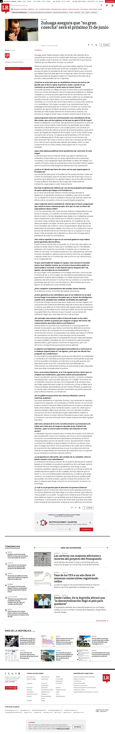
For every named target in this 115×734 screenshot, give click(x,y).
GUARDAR (106, 45)
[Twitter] (92, 45)
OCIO (36, 9)
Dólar (87, 12)
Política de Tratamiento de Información (84, 687)
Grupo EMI (94, 12)
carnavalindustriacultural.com (13, 712)
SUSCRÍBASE (110, 1)
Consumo (29, 683)
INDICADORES (93, 9)
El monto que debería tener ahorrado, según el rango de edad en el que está (18, 577)
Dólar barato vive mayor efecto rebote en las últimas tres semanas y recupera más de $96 (18, 614)
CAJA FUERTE (84, 9)
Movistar (77, 12)
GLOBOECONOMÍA (44, 9)
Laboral (10, 573)
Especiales (44, 687)
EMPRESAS (31, 9)
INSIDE (100, 9)
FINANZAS (17, 9)
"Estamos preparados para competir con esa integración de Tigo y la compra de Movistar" (17, 601)
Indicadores (30, 692)
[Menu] (12, 9)
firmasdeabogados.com (55, 710)
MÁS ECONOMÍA (101, 620)
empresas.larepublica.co (39, 710)
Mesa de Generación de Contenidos (84, 676)
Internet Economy (32, 694)
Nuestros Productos (79, 679)
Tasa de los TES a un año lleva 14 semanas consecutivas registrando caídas (76, 578)
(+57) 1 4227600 (10, 681)
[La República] (5, 9)
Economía (59, 683)
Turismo (58, 650)
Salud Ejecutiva (60, 696)
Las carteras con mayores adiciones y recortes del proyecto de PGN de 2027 (17, 566)
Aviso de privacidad (79, 683)
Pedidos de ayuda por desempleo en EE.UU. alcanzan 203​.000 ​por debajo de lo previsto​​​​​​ (27, 641)
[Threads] (19, 674)
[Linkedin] (96, 45)
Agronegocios (31, 676)
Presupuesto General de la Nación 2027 (40, 12)
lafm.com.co (58, 712)
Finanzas (29, 689)
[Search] (101, 5)
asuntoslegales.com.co (11, 710)
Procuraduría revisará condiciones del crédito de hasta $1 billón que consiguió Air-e (100, 641)
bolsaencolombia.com (71, 710)
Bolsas (10, 552)
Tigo (83, 12)
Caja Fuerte (44, 679)
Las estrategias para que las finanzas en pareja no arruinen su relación (101, 654)
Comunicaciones (12, 596)
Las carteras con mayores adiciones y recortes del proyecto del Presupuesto (78, 557)
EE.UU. (21, 636)
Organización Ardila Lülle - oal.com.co (102, 710)
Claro (71, 12)
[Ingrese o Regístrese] (112, 5)
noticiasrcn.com (48, 712)
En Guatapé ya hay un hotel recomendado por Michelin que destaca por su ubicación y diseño (64, 656)
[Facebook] (88, 45)
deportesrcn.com (78, 712)
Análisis (58, 676)
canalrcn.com (28, 712)
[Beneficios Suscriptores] (106, 5)
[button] (36, 523)
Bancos (94, 650)
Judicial (94, 636)
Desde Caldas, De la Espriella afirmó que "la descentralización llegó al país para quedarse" (79, 601)
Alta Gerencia (45, 676)
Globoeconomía (60, 689)
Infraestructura (45, 692)
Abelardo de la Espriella (60, 12)
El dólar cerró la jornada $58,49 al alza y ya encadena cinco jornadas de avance (18, 556)
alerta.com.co (67, 712)
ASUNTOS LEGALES (73, 9)
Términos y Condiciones (80, 685)
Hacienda (10, 562)
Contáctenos (77, 681)
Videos (43, 700)
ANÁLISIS (64, 9)
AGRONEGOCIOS (56, 9)
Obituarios (44, 694)
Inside (57, 692)
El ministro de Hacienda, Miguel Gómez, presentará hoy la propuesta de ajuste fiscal (17, 589)
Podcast (29, 696)
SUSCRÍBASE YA (86, 529)
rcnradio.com (37, 712)
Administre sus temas (13, 68)
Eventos (58, 687)
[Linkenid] (13, 674)
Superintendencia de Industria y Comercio (85, 692)
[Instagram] (16, 674)
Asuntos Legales (31, 679)
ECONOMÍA (23, 9)
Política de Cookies (63, 728)
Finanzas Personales (47, 689)
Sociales (29, 700)
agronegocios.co (25, 710)
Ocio (57, 694)
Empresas (29, 687)
